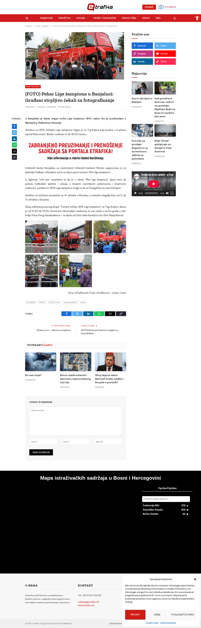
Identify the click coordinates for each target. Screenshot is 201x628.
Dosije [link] (81, 18)
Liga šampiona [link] (70, 302)
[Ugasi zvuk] (167, 193)
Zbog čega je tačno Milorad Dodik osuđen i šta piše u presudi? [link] (109, 378)
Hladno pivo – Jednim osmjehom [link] (53, 330)
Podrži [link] (149, 7)
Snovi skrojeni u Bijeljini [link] (142, 100)
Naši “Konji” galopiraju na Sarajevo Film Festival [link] (163, 146)
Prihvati (135, 614)
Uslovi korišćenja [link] (168, 622)
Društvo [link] (65, 18)
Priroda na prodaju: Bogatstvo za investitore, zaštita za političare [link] (140, 149)
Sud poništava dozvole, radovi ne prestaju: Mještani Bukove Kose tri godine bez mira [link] (165, 107)
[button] (195, 579)
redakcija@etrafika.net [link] (88, 602)
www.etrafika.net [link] (86, 605)
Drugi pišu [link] (129, 18)
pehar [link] (83, 302)
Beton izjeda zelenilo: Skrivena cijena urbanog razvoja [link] (75, 378)
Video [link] (146, 18)
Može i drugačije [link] (105, 18)
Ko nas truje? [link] (33, 375)
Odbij (157, 614)
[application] (154, 183)
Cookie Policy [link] (152, 622)
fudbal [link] (42, 302)
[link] (197, 18)
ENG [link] (158, 18)
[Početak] (135, 193)
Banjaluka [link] (31, 302)
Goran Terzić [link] (54, 302)
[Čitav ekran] (172, 193)
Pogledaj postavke (182, 614)
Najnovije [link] (46, 18)
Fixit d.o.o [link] (67, 623)
